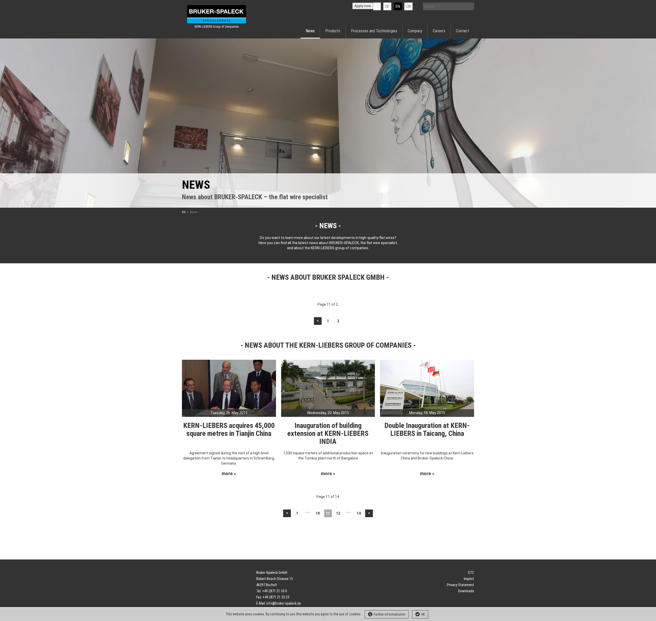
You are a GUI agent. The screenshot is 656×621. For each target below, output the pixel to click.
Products (332, 30)
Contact (462, 30)
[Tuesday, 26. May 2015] (229, 388)
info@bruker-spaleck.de (283, 603)
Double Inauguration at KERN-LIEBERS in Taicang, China (427, 429)
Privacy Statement (460, 585)
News (310, 30)
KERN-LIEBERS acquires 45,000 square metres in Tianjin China (229, 429)
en (398, 6)
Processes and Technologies (374, 30)
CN (408, 6)
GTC (471, 572)
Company (415, 30)
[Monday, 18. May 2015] (427, 388)
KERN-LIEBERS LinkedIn (377, 6)
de (387, 6)
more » (229, 473)
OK (423, 614)
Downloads (466, 591)
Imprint (469, 579)
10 (318, 513)
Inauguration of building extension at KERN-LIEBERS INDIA (327, 433)
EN (184, 212)
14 (359, 513)
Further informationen (389, 614)
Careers (439, 30)
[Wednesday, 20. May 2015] (328, 388)
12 (338, 513)
